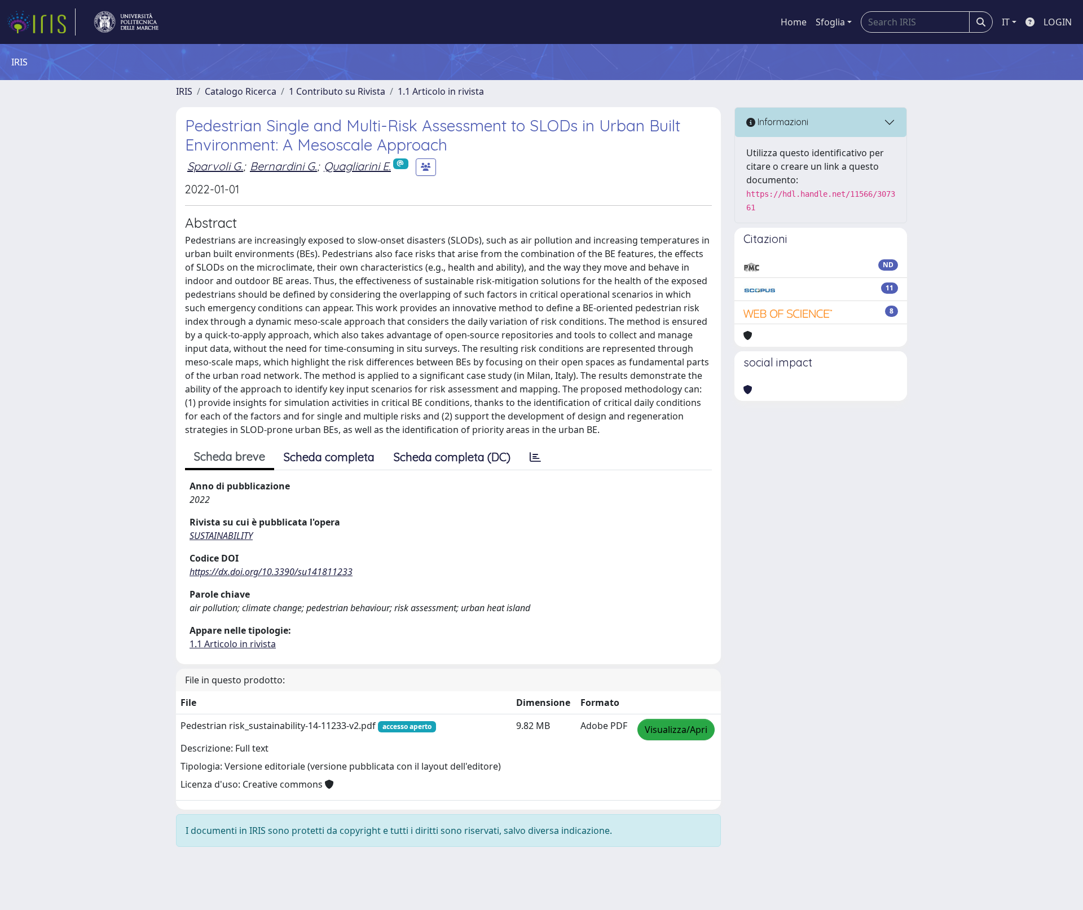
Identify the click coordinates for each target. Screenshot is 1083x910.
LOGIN (1058, 22)
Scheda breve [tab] (229, 456)
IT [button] (1006, 22)
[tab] (535, 457)
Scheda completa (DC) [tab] (452, 457)
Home (794, 22)
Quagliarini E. (357, 166)
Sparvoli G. (215, 166)
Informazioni (781, 121)
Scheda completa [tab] (329, 457)
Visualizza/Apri (676, 729)
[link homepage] (41, 22)
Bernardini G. (283, 166)
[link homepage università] (126, 22)
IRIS (184, 91)
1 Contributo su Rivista (337, 91)
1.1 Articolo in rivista (441, 91)
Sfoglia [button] (830, 22)
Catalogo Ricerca (240, 91)
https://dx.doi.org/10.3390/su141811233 (271, 572)
